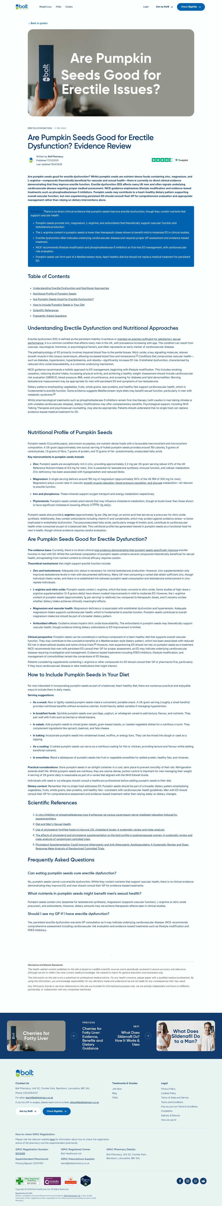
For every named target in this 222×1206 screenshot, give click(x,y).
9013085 (20, 1153)
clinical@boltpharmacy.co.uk (84, 1102)
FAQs (58, 7)
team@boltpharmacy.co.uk (39, 1097)
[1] (137, 355)
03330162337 (30, 1092)
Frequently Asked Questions (50, 315)
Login (146, 7)
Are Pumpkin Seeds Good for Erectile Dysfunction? (63, 299)
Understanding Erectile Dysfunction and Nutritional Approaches (71, 288)
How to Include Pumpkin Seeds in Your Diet (59, 304)
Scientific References (46, 310)
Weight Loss (45, 7)
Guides (69, 7)
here (52, 1139)
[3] (93, 504)
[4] (96, 504)
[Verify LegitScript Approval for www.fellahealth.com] (85, 1180)
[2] (54, 394)
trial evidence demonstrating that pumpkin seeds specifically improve (136, 550)
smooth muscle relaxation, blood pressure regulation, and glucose (123, 482)
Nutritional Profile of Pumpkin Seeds (54, 293)
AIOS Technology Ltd (72, 1196)
